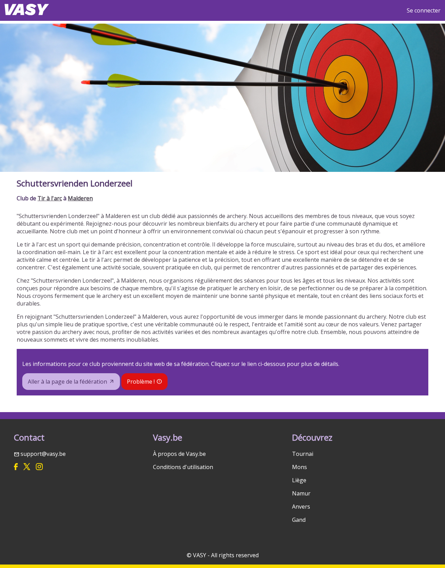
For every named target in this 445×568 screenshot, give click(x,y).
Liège (299, 480)
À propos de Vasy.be (179, 454)
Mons (299, 467)
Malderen (80, 198)
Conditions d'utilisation (183, 467)
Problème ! (141, 381)
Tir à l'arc (50, 198)
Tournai (302, 454)
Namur (301, 493)
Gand (299, 520)
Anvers (301, 506)
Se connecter (423, 10)
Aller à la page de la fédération (67, 381)
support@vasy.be (43, 454)
